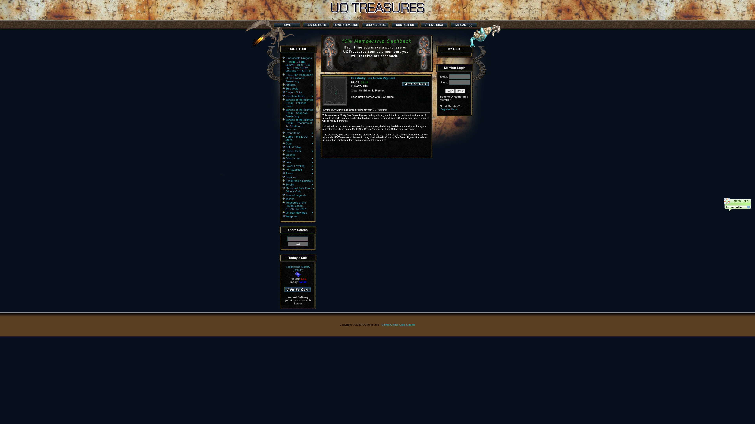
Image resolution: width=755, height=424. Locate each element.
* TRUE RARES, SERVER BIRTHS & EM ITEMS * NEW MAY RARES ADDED (298, 66)
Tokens (289, 198)
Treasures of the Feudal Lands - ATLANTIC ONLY (296, 205)
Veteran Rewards (296, 212)
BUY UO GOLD (316, 24)
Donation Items (294, 96)
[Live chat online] (737, 205)
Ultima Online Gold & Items (398, 324)
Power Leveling (295, 165)
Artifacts (290, 84)
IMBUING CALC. (375, 24)
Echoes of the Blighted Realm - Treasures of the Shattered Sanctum (299, 124)
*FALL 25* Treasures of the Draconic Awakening (298, 78)
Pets (288, 162)
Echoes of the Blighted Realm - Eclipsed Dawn (299, 103)
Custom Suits (293, 92)
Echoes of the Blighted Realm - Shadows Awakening (299, 113)
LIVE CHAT (436, 24)
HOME (287, 24)
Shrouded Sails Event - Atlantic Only (299, 190)
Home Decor (293, 151)
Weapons (291, 216)
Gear (288, 143)
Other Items (292, 158)
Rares (289, 173)
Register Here (448, 109)
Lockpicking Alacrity (298, 266)
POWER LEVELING (345, 24)
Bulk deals (291, 88)
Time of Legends (295, 195)
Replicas (290, 177)
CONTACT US (405, 24)
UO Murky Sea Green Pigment (373, 78)
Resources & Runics (298, 180)
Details (298, 269)
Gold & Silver (293, 147)
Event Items (292, 132)
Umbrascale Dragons (298, 57)
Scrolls (289, 184)
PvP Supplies (293, 169)
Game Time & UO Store (296, 138)
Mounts (290, 154)
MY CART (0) (463, 24)
